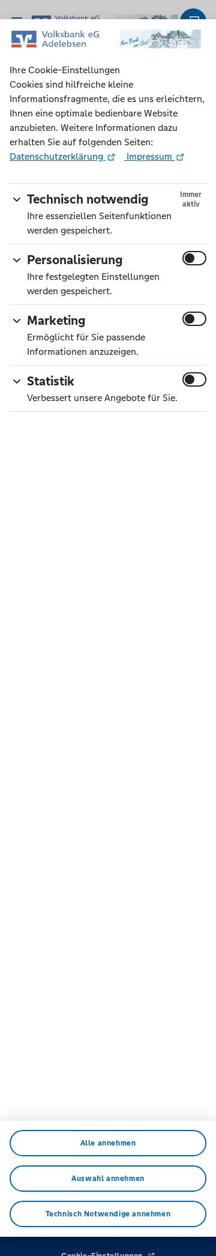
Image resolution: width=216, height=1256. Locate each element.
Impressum (149, 156)
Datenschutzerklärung (58, 156)
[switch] (194, 258)
